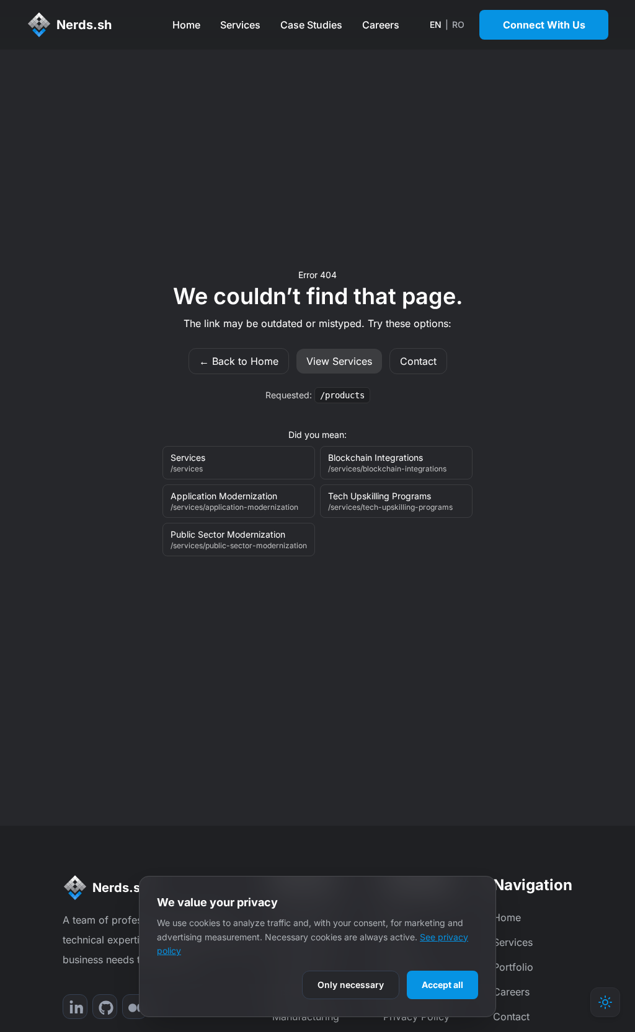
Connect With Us (544, 25)
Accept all (442, 984)
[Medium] (134, 1006)
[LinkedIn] (75, 1006)
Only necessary (351, 984)
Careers (380, 25)
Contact (418, 361)
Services (240, 25)
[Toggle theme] (605, 1002)
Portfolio (513, 967)
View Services (339, 361)
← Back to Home (238, 361)
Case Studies (311, 25)
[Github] (104, 1006)
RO (458, 24)
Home (186, 25)
